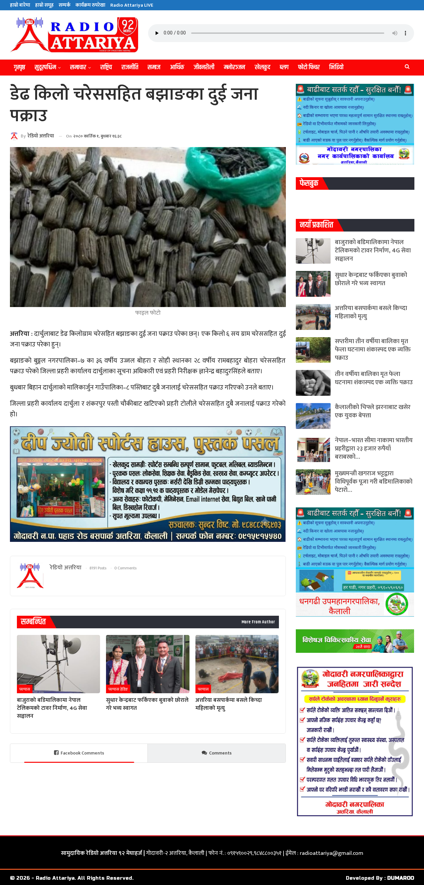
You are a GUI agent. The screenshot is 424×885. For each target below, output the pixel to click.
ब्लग (284, 67)
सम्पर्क (65, 5)
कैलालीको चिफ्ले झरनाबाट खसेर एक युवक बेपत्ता (372, 411)
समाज (154, 67)
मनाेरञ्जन (234, 67)
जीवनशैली (204, 67)
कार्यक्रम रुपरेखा (90, 5)
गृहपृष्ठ (19, 67)
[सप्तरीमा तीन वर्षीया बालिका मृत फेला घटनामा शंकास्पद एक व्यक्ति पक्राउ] (313, 350)
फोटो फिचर (309, 67)
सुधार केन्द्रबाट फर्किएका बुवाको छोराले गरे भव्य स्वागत (371, 279)
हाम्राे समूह (44, 5)
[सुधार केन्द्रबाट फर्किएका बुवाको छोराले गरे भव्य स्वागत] (147, 664)
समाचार (78, 67)
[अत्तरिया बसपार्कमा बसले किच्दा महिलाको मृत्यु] (237, 664)
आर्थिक (177, 67)
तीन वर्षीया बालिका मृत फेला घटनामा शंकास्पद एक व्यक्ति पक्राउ (374, 378)
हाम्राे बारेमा (20, 5)
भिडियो (336, 67)
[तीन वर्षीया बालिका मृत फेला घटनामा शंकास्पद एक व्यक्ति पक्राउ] (313, 383)
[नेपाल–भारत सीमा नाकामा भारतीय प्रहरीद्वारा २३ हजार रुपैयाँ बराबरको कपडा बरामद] (313, 449)
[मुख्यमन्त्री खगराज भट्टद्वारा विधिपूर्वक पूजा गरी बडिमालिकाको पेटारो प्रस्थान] (313, 482)
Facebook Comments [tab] (82, 753)
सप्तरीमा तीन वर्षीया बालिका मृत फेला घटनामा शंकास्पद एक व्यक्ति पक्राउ (373, 349)
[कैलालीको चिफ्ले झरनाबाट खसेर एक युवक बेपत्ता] (313, 416)
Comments (220, 753)
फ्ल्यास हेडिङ (118, 689)
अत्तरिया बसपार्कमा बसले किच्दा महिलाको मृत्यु (371, 312)
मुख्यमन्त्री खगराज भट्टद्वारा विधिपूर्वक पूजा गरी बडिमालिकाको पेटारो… (373, 481)
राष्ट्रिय (106, 67)
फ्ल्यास (24, 689)
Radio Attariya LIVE (131, 5)
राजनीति (130, 67)
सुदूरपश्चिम (45, 67)
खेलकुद (262, 67)
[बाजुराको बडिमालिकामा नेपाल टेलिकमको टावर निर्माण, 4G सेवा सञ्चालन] (58, 664)
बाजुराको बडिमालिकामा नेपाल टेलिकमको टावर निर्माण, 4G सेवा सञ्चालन (373, 250)
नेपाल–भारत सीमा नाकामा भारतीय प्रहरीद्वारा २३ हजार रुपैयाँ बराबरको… (374, 448)
